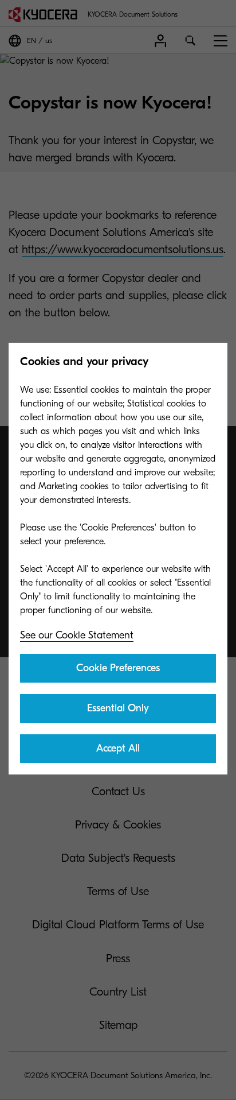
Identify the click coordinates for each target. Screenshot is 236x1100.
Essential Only (118, 708)
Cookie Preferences (118, 668)
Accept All (118, 748)
